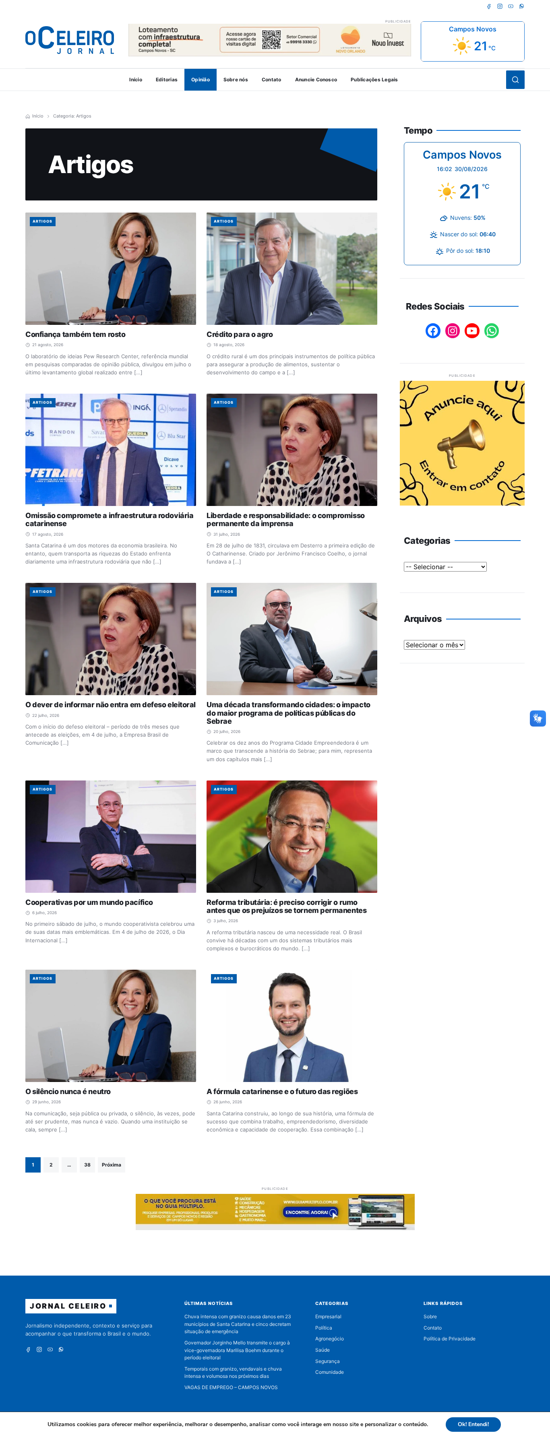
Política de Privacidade (450, 1339)
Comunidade (329, 1372)
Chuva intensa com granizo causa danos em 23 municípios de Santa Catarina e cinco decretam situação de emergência (237, 1323)
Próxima (111, 1165)
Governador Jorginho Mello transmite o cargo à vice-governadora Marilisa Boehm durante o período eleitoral (237, 1350)
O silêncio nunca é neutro (68, 1091)
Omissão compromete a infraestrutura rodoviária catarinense (109, 519)
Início (135, 79)
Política (323, 1328)
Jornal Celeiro (68, 1306)
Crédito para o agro (240, 334)
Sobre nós (235, 79)
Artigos (43, 221)
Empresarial (328, 1316)
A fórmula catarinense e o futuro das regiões (282, 1091)
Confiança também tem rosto (75, 334)
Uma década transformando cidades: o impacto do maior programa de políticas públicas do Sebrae (288, 712)
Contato (271, 79)
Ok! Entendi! (473, 1424)
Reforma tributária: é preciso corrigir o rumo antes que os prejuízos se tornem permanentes (286, 906)
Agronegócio (329, 1339)
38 (87, 1165)
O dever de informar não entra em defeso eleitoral (110, 704)
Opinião (200, 79)
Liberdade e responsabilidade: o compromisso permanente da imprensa (286, 519)
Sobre (430, 1316)
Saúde (322, 1350)
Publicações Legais (374, 79)
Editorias (167, 79)
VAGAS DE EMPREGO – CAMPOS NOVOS (231, 1387)
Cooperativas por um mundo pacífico (89, 902)
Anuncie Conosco (316, 79)
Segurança (327, 1361)
